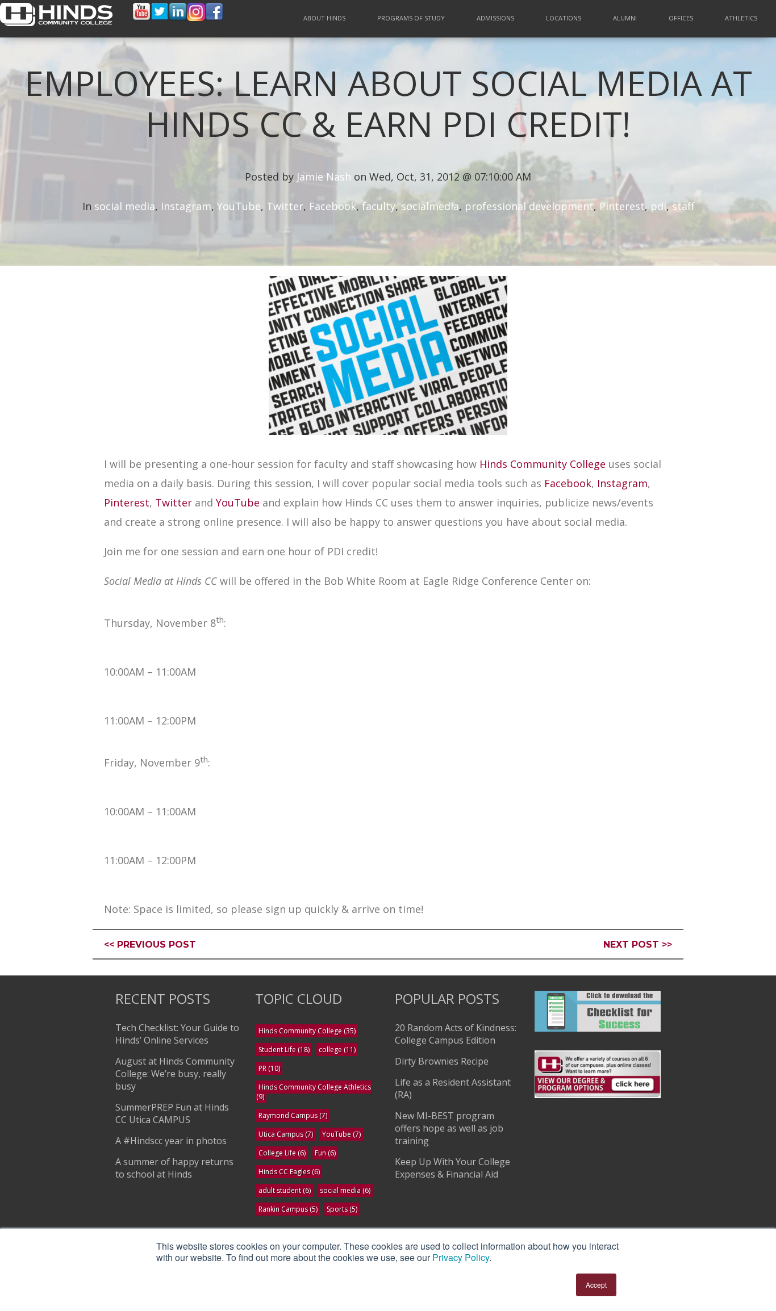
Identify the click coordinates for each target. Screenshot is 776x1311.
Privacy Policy (460, 1257)
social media (124, 206)
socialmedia (430, 206)
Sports (342, 1209)
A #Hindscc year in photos (171, 1140)
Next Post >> (637, 944)
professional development (529, 206)
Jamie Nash (324, 176)
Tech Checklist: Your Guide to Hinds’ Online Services (177, 1033)
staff (683, 206)
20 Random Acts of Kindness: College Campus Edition (455, 1033)
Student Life (284, 1049)
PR (269, 1068)
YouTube (239, 206)
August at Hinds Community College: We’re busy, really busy (175, 1073)
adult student (284, 1190)
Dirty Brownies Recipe (442, 1061)
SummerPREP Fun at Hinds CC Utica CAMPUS (172, 1113)
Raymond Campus (292, 1115)
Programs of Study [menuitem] (411, 18)
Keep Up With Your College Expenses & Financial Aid (452, 1167)
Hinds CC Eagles (289, 1171)
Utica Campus (285, 1134)
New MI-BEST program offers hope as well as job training (449, 1128)
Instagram (186, 206)
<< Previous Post (150, 944)
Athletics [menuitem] (741, 18)
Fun (325, 1153)
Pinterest (622, 206)
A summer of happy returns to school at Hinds (174, 1167)
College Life (282, 1153)
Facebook (332, 206)
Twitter (284, 206)
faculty (378, 206)
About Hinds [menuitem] (324, 18)
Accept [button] (596, 1284)
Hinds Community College (543, 464)
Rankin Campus (288, 1209)
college (337, 1049)
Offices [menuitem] (681, 18)
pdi (658, 206)
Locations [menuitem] (563, 18)
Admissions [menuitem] (495, 18)
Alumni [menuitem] (625, 18)
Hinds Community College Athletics (313, 1091)
